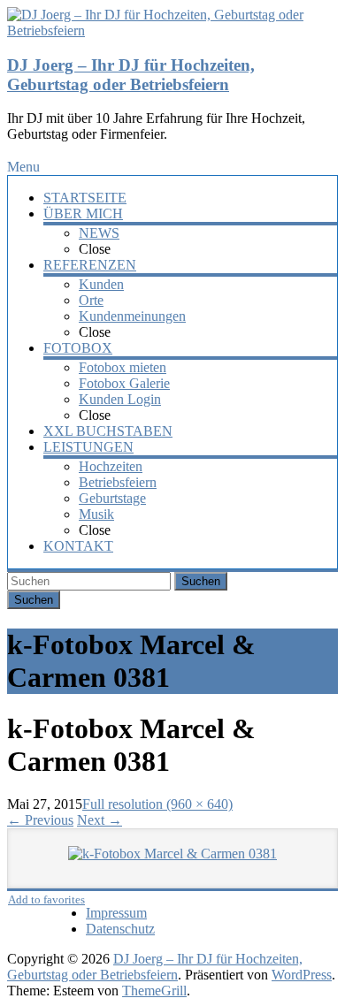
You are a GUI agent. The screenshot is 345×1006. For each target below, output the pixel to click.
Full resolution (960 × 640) (157, 804)
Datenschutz (120, 928)
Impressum (116, 912)
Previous (40, 819)
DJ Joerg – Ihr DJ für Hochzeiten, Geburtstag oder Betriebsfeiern (131, 75)
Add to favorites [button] (46, 899)
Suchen (200, 581)
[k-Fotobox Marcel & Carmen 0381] (173, 854)
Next (99, 819)
